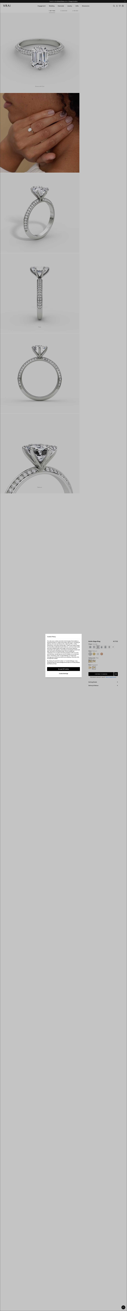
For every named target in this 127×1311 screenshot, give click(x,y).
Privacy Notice (76, 662)
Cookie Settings (63, 673)
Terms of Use (52, 664)
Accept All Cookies (63, 669)
